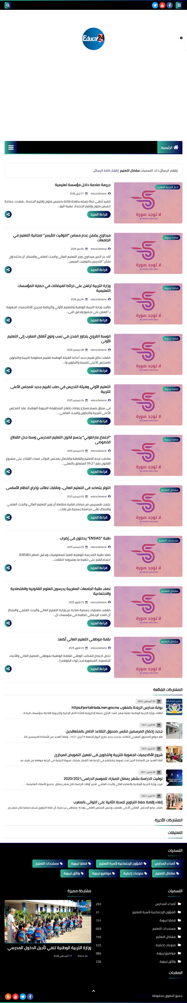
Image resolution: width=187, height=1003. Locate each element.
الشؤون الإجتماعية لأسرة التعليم (121, 863)
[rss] (8, 996)
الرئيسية (166, 148)
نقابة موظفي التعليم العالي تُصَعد (84, 639)
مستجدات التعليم (47, 863)
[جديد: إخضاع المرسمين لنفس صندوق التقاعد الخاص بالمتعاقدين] (174, 730)
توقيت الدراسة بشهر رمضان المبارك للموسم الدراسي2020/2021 (113, 778)
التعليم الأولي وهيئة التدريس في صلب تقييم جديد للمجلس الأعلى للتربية (60, 389)
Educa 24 (83, 956)
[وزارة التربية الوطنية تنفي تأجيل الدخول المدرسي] (48, 921)
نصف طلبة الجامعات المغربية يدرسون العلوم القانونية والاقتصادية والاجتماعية (60, 591)
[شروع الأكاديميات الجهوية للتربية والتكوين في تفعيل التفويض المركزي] (174, 754)
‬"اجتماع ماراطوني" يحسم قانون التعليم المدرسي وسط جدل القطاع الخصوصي (60, 439)
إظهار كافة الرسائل (106, 170)
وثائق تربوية (72, 873)
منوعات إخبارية (133, 873)
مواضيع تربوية (101, 873)
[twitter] (155, 5)
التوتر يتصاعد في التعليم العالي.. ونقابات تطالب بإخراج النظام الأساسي (58, 487)
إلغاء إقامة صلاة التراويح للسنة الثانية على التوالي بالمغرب (118, 802)
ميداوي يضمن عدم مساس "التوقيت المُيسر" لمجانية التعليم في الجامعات (62, 237)
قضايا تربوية (79, 863)
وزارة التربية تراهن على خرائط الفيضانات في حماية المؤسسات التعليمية (64, 288)
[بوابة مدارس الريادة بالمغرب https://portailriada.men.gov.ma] (174, 707)
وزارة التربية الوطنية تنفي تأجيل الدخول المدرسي (49, 947)
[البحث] (8, 5)
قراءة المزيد (99, 214)
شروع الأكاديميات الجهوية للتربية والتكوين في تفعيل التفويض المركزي (108, 754)
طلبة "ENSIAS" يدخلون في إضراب (85, 538)
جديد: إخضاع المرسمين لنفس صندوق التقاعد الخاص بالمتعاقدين (114, 731)
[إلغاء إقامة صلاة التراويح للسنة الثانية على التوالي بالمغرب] (174, 801)
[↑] (93, 990)
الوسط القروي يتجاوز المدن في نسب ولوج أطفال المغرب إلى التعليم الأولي (59, 338)
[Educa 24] (93, 38)
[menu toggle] (179, 5)
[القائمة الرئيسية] (11, 147)
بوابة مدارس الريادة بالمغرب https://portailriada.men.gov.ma (117, 707)
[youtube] (162, 5)
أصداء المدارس (165, 863)
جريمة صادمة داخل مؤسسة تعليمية (83, 184)
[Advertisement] (93, 107)
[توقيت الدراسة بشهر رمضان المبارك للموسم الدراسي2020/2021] (174, 777)
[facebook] (169, 5)
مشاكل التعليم (165, 873)
